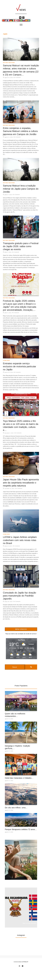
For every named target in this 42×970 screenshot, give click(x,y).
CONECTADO (6, 360)
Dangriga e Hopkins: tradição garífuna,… (17, 747)
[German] (11, 21)
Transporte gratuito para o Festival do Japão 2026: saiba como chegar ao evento (20, 246)
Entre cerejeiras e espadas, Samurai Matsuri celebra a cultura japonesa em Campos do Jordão (20, 131)
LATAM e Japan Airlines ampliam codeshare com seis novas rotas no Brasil (20, 540)
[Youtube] (20, 17)
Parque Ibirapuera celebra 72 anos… (21, 829)
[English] (6, 21)
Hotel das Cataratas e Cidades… (19, 778)
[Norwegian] (19, 21)
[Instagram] (23, 17)
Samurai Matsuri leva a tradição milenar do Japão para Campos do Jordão (20, 188)
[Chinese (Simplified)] (3, 21)
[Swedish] (29, 21)
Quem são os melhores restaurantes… (15, 715)
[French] (8, 21)
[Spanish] (26, 21)
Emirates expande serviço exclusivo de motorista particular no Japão (19, 366)
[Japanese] (16, 21)
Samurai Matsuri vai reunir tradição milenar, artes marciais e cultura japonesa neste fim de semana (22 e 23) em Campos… (21, 70)
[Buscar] (31, 667)
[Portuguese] (21, 21)
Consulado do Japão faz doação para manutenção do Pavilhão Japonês (19, 595)
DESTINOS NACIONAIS (9, 62)
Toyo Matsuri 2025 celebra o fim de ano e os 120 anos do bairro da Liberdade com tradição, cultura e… (20, 425)
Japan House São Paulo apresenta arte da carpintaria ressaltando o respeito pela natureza (21, 482)
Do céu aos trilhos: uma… (16, 808)
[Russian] (24, 21)
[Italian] (14, 21)
